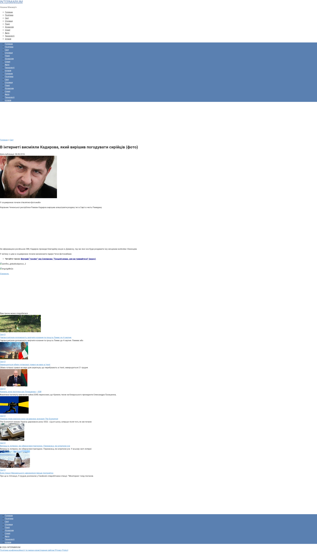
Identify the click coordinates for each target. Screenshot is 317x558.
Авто (7, 33)
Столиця (9, 21)
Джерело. (4, 274)
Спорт (7, 30)
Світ (7, 18)
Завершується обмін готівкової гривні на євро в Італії (25, 364)
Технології (9, 36)
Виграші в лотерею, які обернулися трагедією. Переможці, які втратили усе (35, 446)
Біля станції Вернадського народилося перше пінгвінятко (26, 473)
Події (7, 24)
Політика (9, 15)
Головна (9, 12)
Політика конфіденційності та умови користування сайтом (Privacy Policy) (34, 550)
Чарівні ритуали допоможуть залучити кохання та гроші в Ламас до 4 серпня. (36, 337)
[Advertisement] (74, 121)
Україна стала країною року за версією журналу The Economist (29, 419)
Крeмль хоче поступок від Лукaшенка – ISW (20, 392)
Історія (8, 39)
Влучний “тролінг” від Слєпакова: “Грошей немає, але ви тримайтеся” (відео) (58, 259)
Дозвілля (9, 27)
